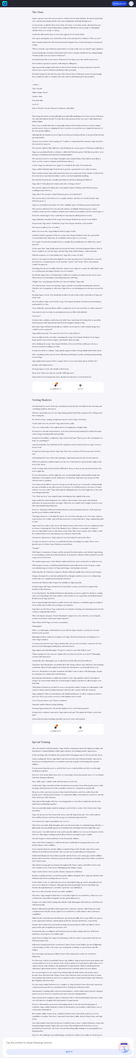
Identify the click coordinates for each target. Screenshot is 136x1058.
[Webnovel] (4, 3)
